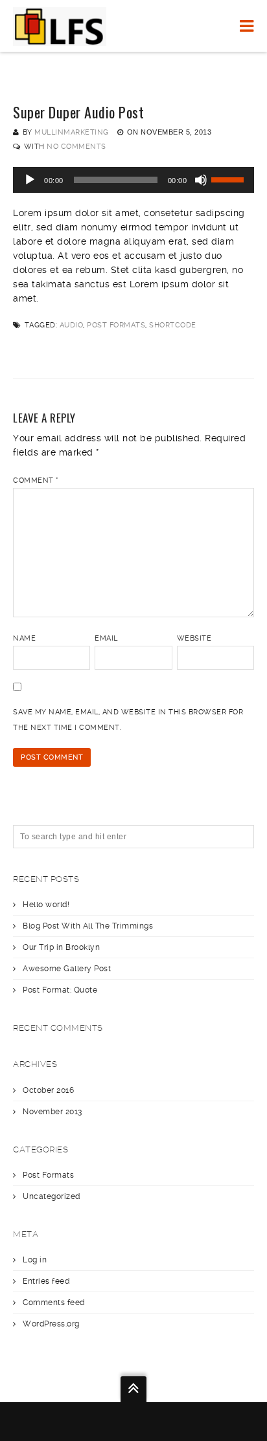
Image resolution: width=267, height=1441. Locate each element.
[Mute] (200, 179)
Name (24, 638)
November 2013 (52, 1111)
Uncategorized (51, 1196)
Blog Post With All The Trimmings (88, 925)
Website (194, 638)
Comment (36, 480)
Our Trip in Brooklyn (61, 947)
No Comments (76, 146)
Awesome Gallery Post (67, 968)
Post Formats (116, 325)
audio (72, 325)
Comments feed (54, 1302)
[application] (133, 180)
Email (106, 638)
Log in (35, 1259)
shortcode (172, 325)
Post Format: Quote (60, 990)
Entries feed (46, 1281)
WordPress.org (51, 1323)
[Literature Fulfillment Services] (59, 26)
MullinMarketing (71, 132)
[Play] (29, 179)
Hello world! (46, 904)
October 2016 (48, 1090)
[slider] (229, 178)
